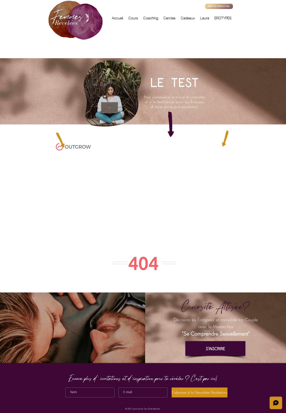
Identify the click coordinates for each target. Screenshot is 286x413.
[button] (215, 348)
